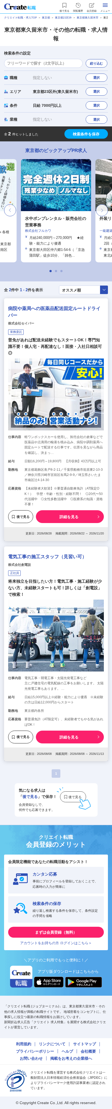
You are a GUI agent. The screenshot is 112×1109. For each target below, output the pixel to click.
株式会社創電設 (19, 565)
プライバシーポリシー (35, 1051)
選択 (96, 78)
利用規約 (23, 1044)
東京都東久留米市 (87, 17)
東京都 (46, 17)
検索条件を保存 (86, 134)
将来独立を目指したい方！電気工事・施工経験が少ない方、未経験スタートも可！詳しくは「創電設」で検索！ (55, 588)
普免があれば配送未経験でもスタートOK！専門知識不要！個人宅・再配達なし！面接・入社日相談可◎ (55, 346)
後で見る (23, 517)
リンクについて (52, 1044)
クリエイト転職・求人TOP (20, 17)
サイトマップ (84, 1044)
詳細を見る (69, 517)
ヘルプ (67, 1051)
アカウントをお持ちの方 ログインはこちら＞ (56, 943)
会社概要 (88, 1051)
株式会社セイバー (21, 323)
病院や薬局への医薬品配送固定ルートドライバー (54, 312)
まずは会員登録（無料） (56, 932)
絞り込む (96, 63)
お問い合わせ (31, 1058)
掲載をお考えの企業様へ (71, 1058)
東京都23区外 (63, 17)
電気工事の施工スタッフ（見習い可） (47, 556)
